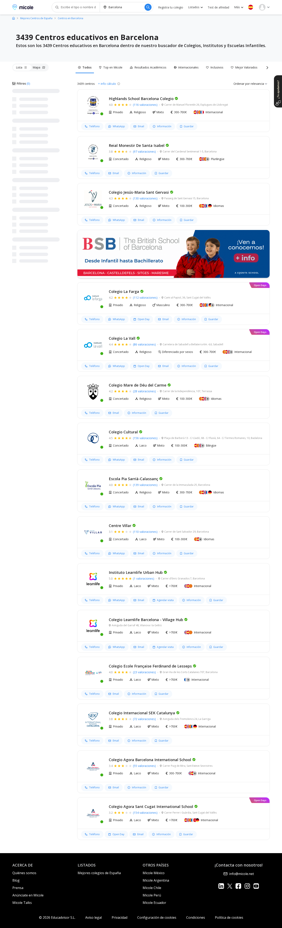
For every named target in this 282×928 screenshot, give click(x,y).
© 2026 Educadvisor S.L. (57, 917)
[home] (13, 18)
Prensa (17, 888)
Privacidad (119, 917)
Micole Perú (152, 895)
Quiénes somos (24, 873)
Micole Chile (152, 888)
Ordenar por (241, 84)
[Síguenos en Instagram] (247, 886)
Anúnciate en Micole (28, 895)
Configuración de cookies (156, 917)
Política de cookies (229, 917)
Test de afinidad (218, 7)
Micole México (154, 873)
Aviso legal (93, 917)
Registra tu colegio (170, 7)
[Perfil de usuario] (264, 7)
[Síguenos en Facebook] (238, 886)
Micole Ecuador (154, 902)
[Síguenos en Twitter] (229, 886)
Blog (16, 880)
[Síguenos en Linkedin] (221, 886)
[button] (250, 7)
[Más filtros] (266, 67)
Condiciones (195, 917)
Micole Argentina (156, 880)
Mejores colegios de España (99, 873)
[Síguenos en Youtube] (256, 886)
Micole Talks (22, 902)
